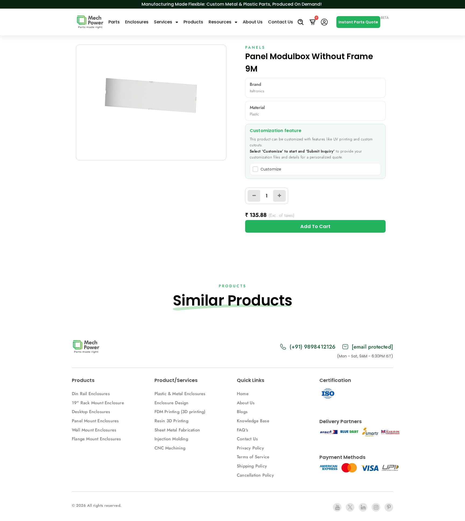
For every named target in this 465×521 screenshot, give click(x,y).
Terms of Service (253, 457)
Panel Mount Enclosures (95, 421)
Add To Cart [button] (315, 226)
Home (243, 394)
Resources (220, 22)
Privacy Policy (250, 448)
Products (193, 22)
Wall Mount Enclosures (94, 430)
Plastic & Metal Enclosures (180, 394)
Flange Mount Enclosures (96, 439)
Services (163, 22)
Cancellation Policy (255, 475)
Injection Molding (171, 439)
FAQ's (242, 430)
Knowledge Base (253, 421)
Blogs (242, 412)
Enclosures (137, 22)
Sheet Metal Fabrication (177, 430)
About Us (253, 22)
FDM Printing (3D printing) (180, 412)
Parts (114, 22)
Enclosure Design (171, 403)
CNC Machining (170, 448)
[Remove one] (254, 196)
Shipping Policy (252, 466)
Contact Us (280, 22)
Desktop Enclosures (91, 412)
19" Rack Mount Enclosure (98, 403)
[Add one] (279, 196)
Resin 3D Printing (172, 421)
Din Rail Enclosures (91, 394)
